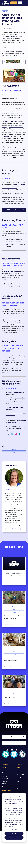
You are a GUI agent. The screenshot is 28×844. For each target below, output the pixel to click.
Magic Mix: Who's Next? (16, 127)
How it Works (6, 790)
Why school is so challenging (14, 392)
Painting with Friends (11, 121)
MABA (7, 244)
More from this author (11, 529)
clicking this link (8, 136)
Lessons (14, 612)
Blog (14, 452)
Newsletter (14, 449)
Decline (14, 837)
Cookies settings (14, 829)
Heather (6, 28)
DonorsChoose (9, 362)
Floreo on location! (9, 697)
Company (20, 785)
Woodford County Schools (11, 271)
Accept (14, 833)
